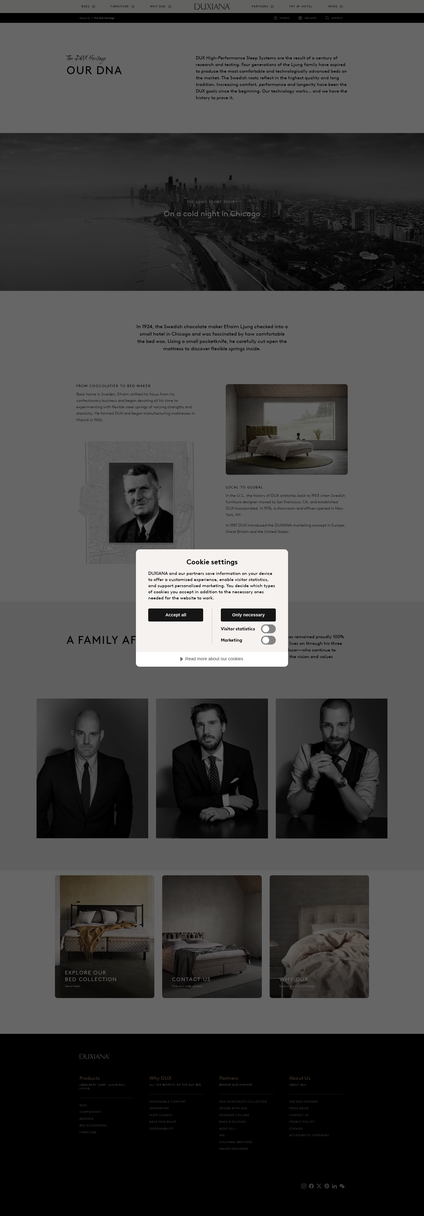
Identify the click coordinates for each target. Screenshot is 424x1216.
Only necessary (248, 614)
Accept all (175, 614)
